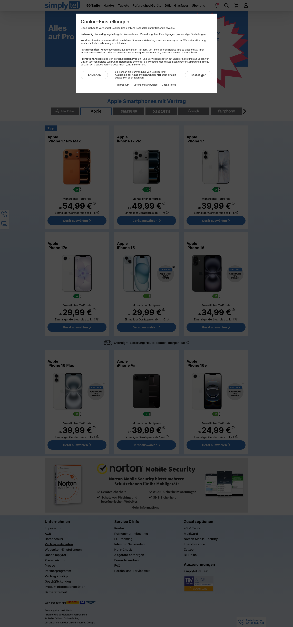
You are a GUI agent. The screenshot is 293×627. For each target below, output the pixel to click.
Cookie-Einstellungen (105, 22)
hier (159, 74)
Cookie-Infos (169, 84)
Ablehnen (94, 75)
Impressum (123, 84)
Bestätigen (198, 75)
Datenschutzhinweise (145, 84)
